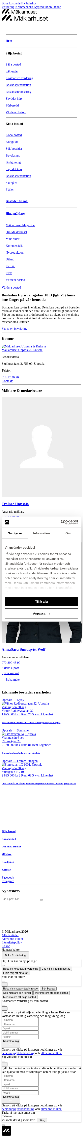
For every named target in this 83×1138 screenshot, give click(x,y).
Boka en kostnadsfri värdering (20, 968)
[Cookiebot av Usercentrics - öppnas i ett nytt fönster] (60, 522)
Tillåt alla (41, 601)
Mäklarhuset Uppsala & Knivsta (22, 350)
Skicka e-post (10, 668)
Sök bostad (48, 988)
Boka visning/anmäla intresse (20, 988)
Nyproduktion (43, 7)
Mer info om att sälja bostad (19, 997)
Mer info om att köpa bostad (51, 992)
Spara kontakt (10, 673)
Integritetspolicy (12, 942)
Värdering (8, 7)
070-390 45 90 (11, 662)
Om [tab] (68, 533)
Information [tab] (41, 533)
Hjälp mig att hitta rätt (15, 972)
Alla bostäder (10, 935)
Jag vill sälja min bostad (56, 968)
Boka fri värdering (15, 955)
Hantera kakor (11, 949)
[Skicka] (41, 899)
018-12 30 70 (10, 377)
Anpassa (39, 613)
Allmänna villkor (12, 938)
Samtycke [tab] (15, 533)
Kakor (6, 946)
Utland (57, 7)
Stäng (41, 1120)
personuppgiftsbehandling (18, 1053)
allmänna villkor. (51, 1053)
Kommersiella (24, 7)
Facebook (8, 877)
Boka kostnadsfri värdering (19, 3)
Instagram (8, 881)
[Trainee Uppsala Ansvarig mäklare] (41, 447)
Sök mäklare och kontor (17, 992)
